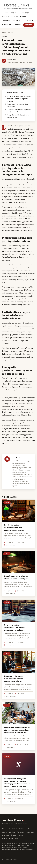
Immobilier (6, 24)
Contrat (5, 17)
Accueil (5, 13)
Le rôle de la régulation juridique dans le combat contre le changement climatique (19, 99)
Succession (28, 20)
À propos (17, 24)
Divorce (25, 13)
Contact (28, 25)
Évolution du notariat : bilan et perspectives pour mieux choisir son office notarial (17, 730)
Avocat (23, 17)
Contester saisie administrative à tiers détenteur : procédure (14, 627)
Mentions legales (7, 838)
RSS (16, 838)
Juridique (6, 20)
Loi (19, 13)
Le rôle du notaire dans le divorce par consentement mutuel (14, 527)
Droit (13, 13)
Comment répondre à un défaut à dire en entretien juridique (13, 678)
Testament (17, 20)
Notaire (15, 17)
